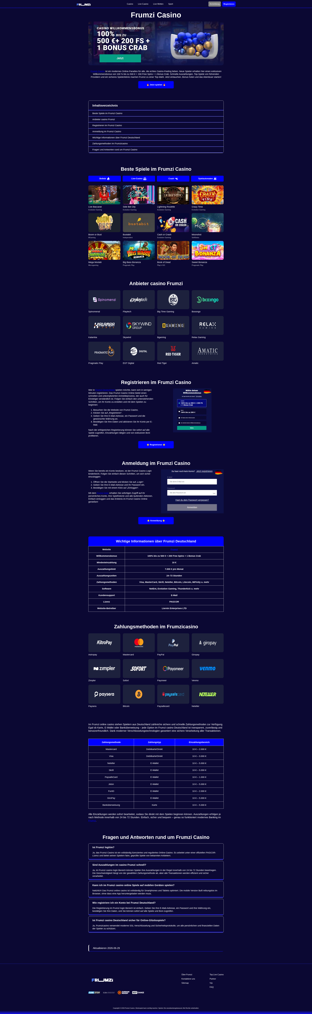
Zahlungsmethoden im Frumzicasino (110, 143)
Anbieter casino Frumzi (103, 119)
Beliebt (102, 179)
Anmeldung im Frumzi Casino (106, 131)
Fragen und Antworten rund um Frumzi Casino (114, 149)
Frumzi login (103, 493)
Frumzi (174, 549)
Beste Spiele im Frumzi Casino (107, 113)
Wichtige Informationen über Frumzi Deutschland (116, 137)
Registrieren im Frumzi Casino (107, 125)
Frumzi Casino (98, 71)
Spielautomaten (205, 179)
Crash (171, 179)
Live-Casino (136, 179)
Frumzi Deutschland (105, 390)
